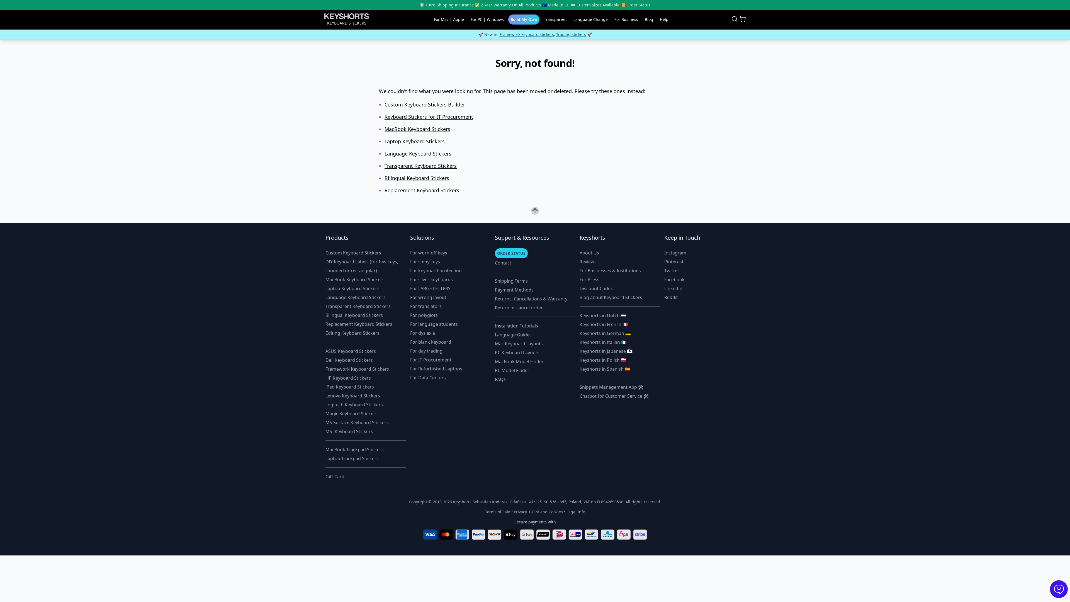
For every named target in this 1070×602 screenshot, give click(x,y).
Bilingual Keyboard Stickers (417, 178)
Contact (503, 263)
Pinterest (674, 262)
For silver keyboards (431, 279)
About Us (589, 253)
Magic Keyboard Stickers (351, 414)
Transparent (555, 19)
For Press (589, 279)
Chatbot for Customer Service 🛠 (614, 396)
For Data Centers (428, 378)
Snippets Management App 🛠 (612, 387)
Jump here (619, 34)
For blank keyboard (430, 342)
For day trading (426, 351)
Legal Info (575, 511)
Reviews (588, 262)
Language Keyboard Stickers (418, 153)
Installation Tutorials (516, 326)
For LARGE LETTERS (430, 288)
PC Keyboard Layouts (517, 352)
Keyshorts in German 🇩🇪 (605, 333)
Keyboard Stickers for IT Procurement (429, 116)
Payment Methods (514, 290)
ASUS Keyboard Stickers (350, 351)
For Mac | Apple (449, 19)
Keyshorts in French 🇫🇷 (604, 324)
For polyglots (424, 315)
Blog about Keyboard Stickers (611, 297)
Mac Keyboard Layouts (519, 344)
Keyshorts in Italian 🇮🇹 (603, 342)
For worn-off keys (428, 253)
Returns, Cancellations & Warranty (531, 299)
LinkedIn (673, 288)
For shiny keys (425, 262)
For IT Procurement (430, 360)
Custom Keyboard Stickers (353, 253)
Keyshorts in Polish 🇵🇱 (603, 360)
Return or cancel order (519, 308)
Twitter (671, 271)
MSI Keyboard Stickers (349, 431)
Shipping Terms (511, 281)
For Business (626, 19)
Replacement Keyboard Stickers (422, 190)
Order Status (638, 5)
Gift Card (334, 477)
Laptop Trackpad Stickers (352, 458)
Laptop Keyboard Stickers (415, 141)
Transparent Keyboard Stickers (421, 165)
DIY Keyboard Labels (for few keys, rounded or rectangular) (361, 266)
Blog (649, 19)
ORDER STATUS (511, 253)
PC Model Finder (512, 370)
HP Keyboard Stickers (348, 378)
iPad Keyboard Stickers (349, 387)
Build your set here (523, 34)
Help (664, 19)
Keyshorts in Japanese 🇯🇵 (606, 351)
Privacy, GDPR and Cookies (538, 511)
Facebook (674, 279)
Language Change (590, 19)
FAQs (500, 379)
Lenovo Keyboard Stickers (352, 396)
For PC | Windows (487, 19)
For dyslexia (422, 333)
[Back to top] (535, 211)
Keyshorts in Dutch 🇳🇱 (603, 315)
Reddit (671, 297)
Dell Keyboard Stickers (349, 360)
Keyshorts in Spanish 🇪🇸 (605, 369)
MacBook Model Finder (519, 361)
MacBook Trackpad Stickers (354, 449)
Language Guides (513, 335)
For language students (434, 324)
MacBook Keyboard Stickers (417, 129)
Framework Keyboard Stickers (357, 369)
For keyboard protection (436, 271)
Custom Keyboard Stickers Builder (425, 104)
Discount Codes (596, 288)
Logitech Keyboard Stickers (354, 405)
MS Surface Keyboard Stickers (357, 422)
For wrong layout (428, 297)
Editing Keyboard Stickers (352, 333)
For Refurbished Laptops (436, 369)
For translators (426, 306)
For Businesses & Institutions (610, 271)
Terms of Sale (497, 511)
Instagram (675, 253)
